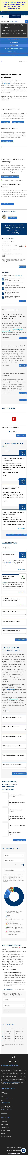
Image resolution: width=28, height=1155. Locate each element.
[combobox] (14, 999)
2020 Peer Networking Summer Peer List (13, 755)
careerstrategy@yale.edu (6, 1097)
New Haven (3, 1133)
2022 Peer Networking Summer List (12, 736)
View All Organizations (19, 840)
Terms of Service (17, 1147)
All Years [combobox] (7, 855)
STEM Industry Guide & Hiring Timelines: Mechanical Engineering (13, 487)
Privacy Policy (10, 1147)
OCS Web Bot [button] (11, 2)
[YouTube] (18, 1061)
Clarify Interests (5, 122)
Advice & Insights (9, 309)
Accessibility (4, 1113)
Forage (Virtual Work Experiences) (8, 577)
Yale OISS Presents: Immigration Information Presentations (11, 599)
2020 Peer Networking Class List (11, 630)
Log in (22, 15)
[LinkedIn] (15, 1061)
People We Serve (4, 21)
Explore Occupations (18, 122)
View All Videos (21, 435)
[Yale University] (6, 12)
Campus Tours (4, 1121)
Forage (5, 582)
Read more (22, 337)
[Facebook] (10, 1061)
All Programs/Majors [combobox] (9, 860)
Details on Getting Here (6, 1109)
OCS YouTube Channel (8, 554)
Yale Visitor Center (5, 1127)
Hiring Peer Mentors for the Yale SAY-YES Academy (13, 374)
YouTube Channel (8, 562)
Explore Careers (13, 21)
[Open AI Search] (23, 1150)
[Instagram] (12, 1061)
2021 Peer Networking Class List (11, 621)
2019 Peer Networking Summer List (12, 764)
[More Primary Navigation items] (26, 21)
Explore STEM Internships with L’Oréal (13, 346)
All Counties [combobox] (7, 1011)
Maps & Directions (5, 1124)
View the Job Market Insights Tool (10, 176)
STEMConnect (6, 83)
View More (22, 301)
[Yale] (14, 1057)
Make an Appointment (7, 141)
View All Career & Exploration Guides (16, 534)
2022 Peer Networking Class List (11, 611)
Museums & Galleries (5, 1130)
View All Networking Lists (19, 773)
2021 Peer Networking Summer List (12, 745)
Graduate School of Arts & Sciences (11, 1082)
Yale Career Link (18, 275)
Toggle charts (18, 864)
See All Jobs (22, 266)
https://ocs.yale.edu (5, 1102)
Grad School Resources (7, 203)
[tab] (9, 431)
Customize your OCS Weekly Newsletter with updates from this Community (14, 229)
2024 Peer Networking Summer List (12, 727)
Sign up (26, 15)
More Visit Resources (6, 1136)
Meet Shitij (12, 217)
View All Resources (21, 639)
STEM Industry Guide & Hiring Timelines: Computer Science (13, 459)
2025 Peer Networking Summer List (12, 717)
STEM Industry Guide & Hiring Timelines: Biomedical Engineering (13, 513)
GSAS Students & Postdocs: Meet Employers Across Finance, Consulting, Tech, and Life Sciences (13, 316)
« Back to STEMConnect (7, 30)
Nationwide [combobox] (6, 1005)
